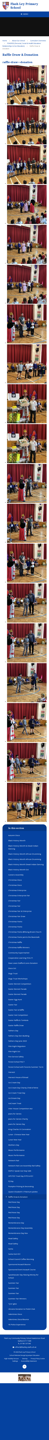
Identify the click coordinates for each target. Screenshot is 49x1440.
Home (5, 41)
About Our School (18, 41)
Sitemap (25, 1359)
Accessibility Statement (29, 1361)
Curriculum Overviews (38, 41)
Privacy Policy (35, 1359)
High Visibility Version (11, 1359)
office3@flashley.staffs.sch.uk (25, 1347)
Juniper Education (34, 1355)
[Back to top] (25, 1367)
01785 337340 (25, 1343)
